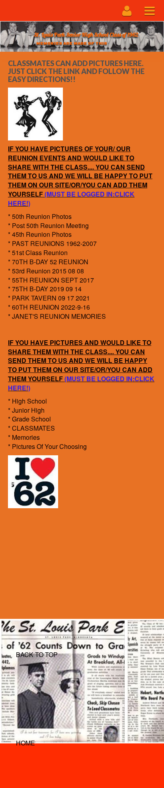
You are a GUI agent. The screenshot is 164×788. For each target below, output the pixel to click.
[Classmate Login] (127, 10)
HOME (25, 742)
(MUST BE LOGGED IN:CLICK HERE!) (71, 198)
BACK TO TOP (37, 654)
